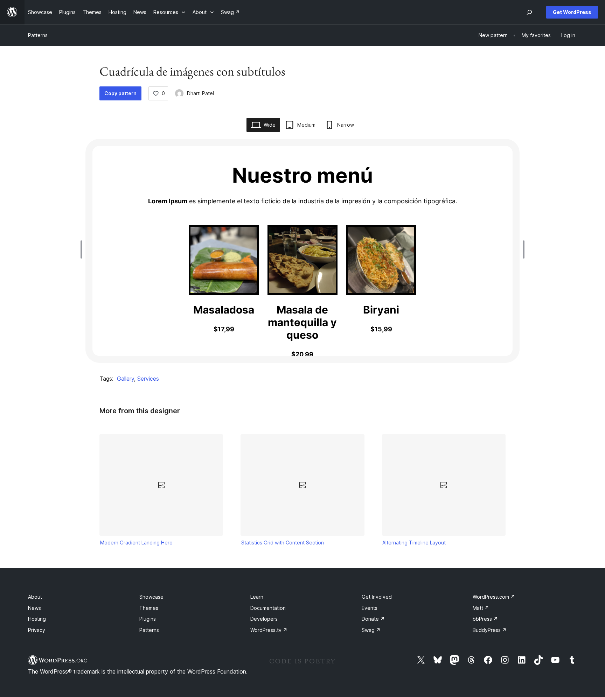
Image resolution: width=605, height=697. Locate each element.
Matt (481, 608)
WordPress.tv (268, 630)
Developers (264, 619)
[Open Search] (529, 12)
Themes (148, 608)
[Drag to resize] (83, 249)
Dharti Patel (200, 93)
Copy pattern (120, 93)
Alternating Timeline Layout (414, 542)
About (35, 597)
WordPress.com (494, 597)
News (34, 608)
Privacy (36, 630)
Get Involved (377, 597)
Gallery (125, 378)
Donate (373, 619)
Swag (371, 630)
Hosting (37, 619)
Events (369, 608)
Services (148, 378)
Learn (256, 597)
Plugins (147, 619)
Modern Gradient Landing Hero (136, 542)
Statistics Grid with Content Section (282, 542)
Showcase (151, 597)
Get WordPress (572, 12)
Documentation (268, 608)
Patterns (38, 35)
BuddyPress (490, 630)
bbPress (485, 619)
